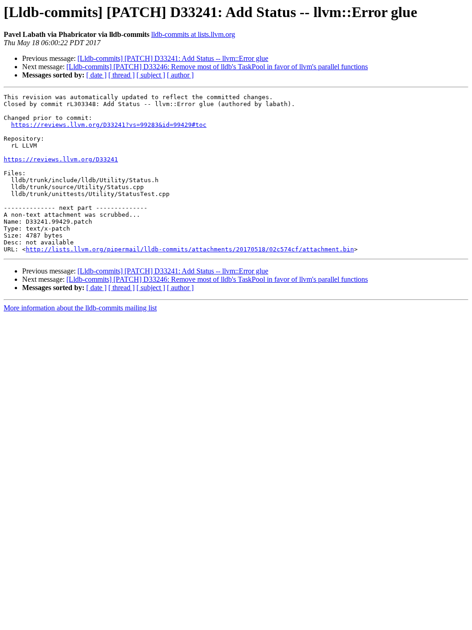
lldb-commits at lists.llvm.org (193, 34)
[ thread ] (121, 75)
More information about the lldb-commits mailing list (80, 308)
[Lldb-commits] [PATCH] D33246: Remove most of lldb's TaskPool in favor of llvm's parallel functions (217, 67)
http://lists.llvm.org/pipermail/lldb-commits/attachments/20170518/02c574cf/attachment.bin (190, 249)
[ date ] (96, 75)
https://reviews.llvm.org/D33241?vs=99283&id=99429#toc (108, 124)
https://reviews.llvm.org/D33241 (61, 159)
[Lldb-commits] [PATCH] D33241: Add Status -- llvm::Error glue (172, 58)
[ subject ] (150, 75)
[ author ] (180, 75)
